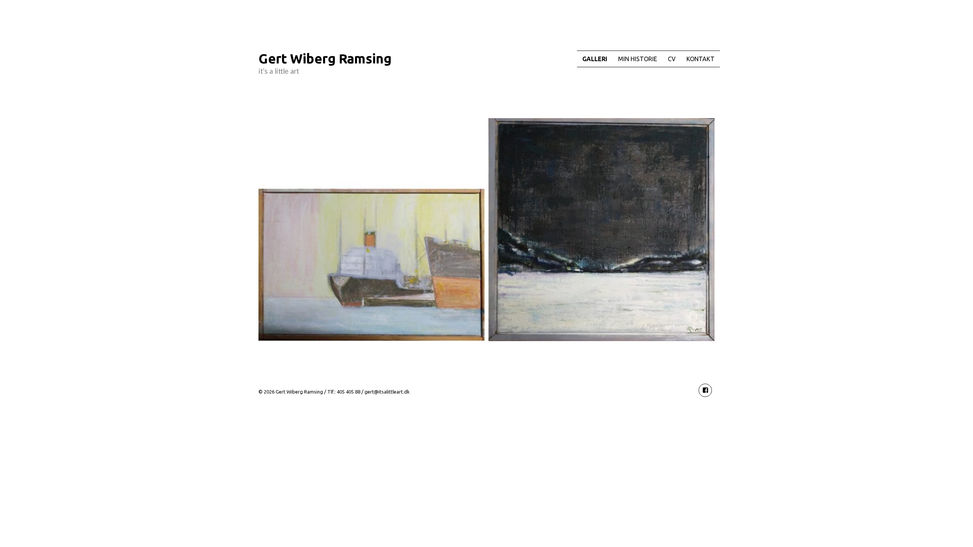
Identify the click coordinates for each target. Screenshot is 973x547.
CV (672, 58)
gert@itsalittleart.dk (387, 391)
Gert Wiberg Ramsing (324, 58)
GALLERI (594, 58)
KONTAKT (700, 58)
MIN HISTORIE (637, 58)
